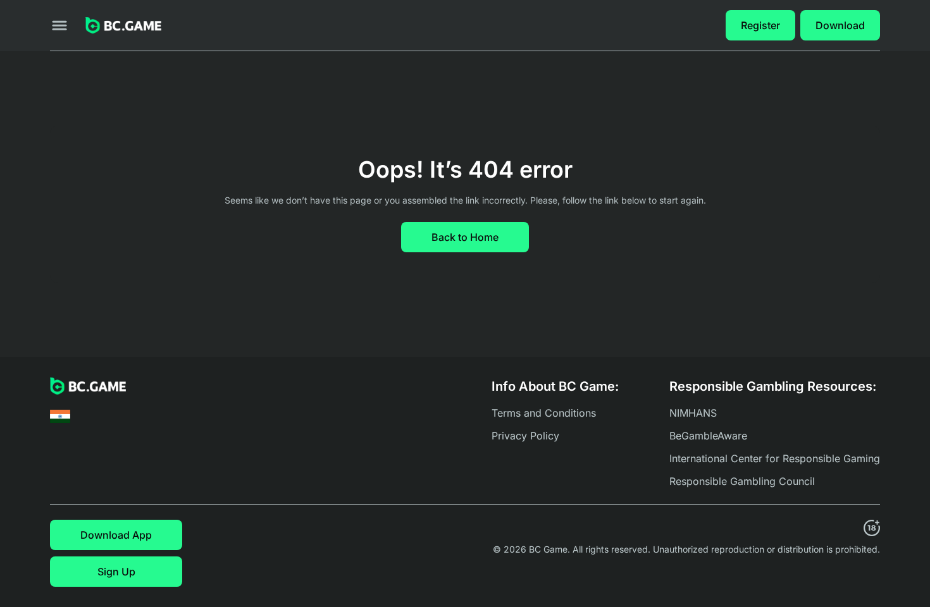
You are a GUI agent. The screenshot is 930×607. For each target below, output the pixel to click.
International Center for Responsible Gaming (774, 458)
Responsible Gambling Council (742, 481)
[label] (60, 416)
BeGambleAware (708, 435)
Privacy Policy (525, 435)
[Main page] (123, 25)
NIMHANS (693, 413)
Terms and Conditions (544, 413)
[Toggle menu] (59, 25)
